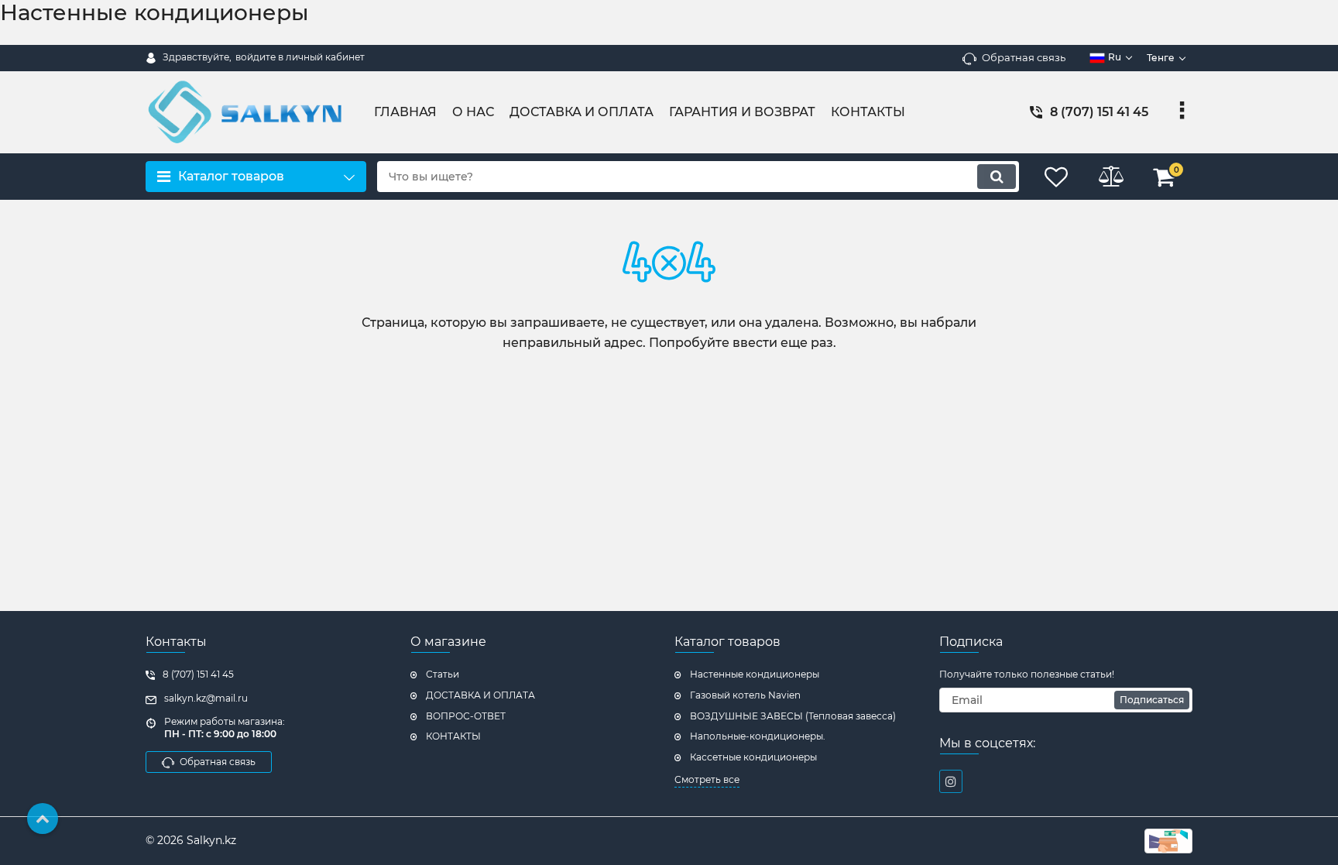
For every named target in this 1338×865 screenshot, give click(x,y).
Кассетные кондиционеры (753, 757)
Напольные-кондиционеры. (757, 736)
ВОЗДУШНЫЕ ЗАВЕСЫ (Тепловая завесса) (793, 716)
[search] (996, 176)
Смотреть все (706, 779)
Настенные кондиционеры (754, 674)
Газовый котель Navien (745, 695)
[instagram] (950, 781)
